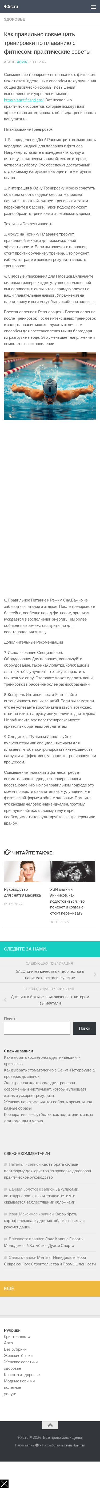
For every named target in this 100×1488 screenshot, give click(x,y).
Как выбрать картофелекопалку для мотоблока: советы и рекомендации (44, 1220)
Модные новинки (19, 1381)
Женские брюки (18, 1355)
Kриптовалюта (17, 1336)
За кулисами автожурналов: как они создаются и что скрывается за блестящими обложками (41, 1196)
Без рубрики (15, 1349)
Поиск (9, 1018)
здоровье (14, 19)
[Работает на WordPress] (37, 1445)
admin (22, 62)
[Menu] (93, 6)
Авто (8, 1343)
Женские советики (21, 1362)
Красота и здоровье (22, 1374)
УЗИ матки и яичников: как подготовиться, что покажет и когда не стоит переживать (67, 901)
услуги (10, 1393)
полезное (12, 1387)
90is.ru (10, 6)
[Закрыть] (4, 1484)
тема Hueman (74, 1445)
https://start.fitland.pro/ (24, 100)
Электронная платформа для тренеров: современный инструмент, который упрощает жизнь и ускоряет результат (45, 1089)
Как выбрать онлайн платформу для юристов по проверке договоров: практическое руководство (48, 1171)
